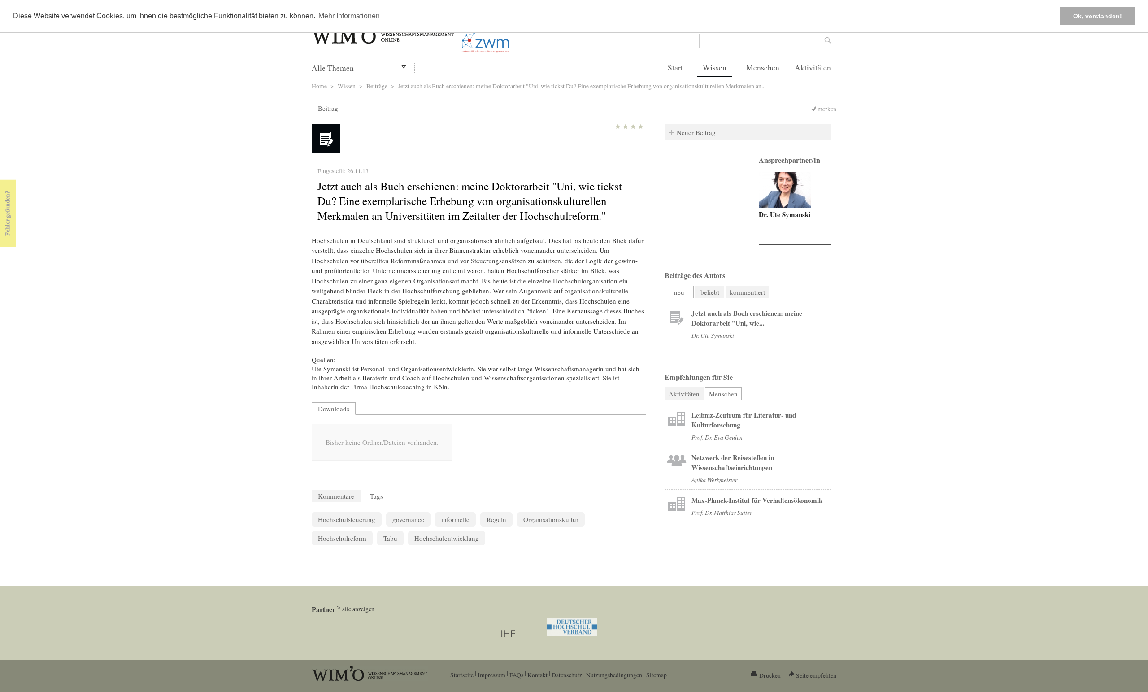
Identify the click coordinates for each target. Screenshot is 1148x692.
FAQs (516, 674)
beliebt (709, 291)
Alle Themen (333, 68)
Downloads (333, 408)
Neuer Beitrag (696, 132)
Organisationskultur (550, 519)
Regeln (496, 519)
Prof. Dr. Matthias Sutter (721, 512)
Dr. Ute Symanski (784, 214)
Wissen (714, 67)
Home (319, 86)
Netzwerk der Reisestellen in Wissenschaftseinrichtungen (732, 462)
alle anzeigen (358, 609)
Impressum (491, 674)
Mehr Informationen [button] (349, 16)
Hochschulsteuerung (346, 519)
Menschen (762, 67)
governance (408, 519)
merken (827, 108)
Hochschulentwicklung (446, 538)
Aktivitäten (813, 67)
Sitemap (656, 674)
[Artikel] (677, 318)
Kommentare (336, 496)
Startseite (462, 674)
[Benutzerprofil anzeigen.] (785, 190)
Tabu (390, 538)
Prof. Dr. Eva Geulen (717, 437)
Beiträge (376, 86)
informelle (455, 519)
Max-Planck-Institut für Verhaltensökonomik (756, 500)
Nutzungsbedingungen (614, 674)
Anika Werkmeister (714, 479)
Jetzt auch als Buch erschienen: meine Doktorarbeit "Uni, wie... (746, 318)
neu (679, 291)
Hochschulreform (342, 538)
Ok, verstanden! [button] (1097, 16)
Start (675, 67)
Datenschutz (567, 674)
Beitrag (328, 108)
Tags (376, 496)
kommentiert (747, 291)
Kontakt (537, 674)
